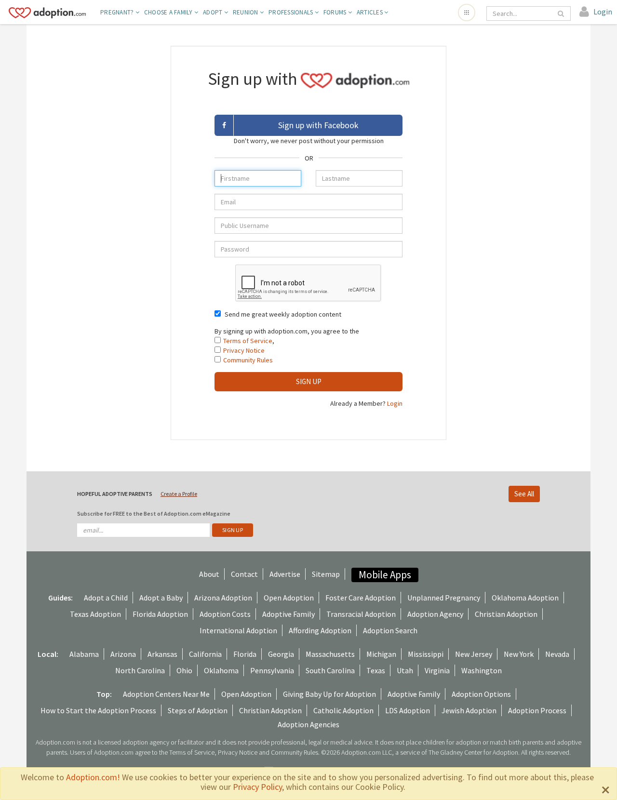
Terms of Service (247, 340)
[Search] (561, 13)
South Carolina (330, 670)
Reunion (246, 12)
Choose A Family (169, 12)
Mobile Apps (385, 574)
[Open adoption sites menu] (466, 12)
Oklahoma (221, 670)
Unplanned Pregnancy (443, 597)
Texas (375, 670)
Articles (370, 12)
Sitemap (326, 574)
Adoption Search (390, 630)
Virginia (437, 670)
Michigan (381, 654)
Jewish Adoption (469, 710)
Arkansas (162, 654)
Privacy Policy (257, 786)
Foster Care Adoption (360, 597)
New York (519, 654)
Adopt (213, 12)
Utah (405, 670)
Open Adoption (289, 597)
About (209, 574)
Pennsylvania (272, 670)
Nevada (557, 654)
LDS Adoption (407, 710)
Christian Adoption (506, 614)
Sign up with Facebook (318, 125)
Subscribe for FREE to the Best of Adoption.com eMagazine (153, 513)
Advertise (284, 574)
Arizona (123, 654)
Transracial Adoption (361, 614)
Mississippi (425, 654)
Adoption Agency (435, 614)
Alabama (84, 654)
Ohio (184, 670)
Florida (244, 654)
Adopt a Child (106, 597)
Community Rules (248, 360)
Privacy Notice (244, 350)
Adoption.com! (93, 777)
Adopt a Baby (161, 597)
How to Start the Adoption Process (98, 710)
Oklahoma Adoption (525, 597)
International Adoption (238, 630)
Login (394, 403)
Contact (244, 574)
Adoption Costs (225, 614)
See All (524, 493)
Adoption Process (537, 710)
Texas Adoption (95, 614)
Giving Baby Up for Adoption (329, 694)
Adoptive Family (288, 614)
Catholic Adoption (343, 710)
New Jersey (473, 654)
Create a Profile (179, 493)
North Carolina (140, 670)
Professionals (291, 12)
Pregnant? (117, 12)
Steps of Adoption (198, 710)
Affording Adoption (320, 630)
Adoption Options (481, 694)
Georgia (281, 654)
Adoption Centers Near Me (166, 694)
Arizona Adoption (223, 597)
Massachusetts (330, 654)
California (205, 654)
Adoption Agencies (308, 724)
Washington (481, 670)
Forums (335, 12)
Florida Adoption (160, 614)
